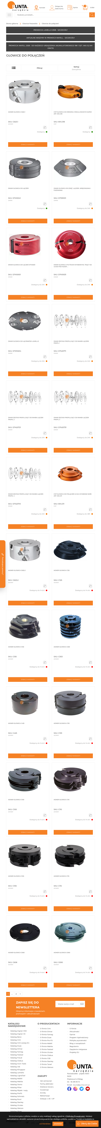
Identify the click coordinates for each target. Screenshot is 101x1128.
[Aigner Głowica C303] (73, 626)
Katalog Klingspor (17, 1070)
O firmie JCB (45, 1058)
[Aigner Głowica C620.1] (27, 92)
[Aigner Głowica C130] (27, 626)
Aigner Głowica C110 (61, 800)
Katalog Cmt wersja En (19, 1043)
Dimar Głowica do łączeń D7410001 (21, 265)
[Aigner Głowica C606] (27, 932)
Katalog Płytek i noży (19, 1090)
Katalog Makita (16, 1081)
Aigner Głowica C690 (62, 952)
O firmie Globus (46, 1055)
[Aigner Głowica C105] (27, 856)
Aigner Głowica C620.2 (16, 570)
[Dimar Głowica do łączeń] (27, 168)
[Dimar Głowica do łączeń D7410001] (27, 244)
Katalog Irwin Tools (18, 1064)
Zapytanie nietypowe (78, 1049)
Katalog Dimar (16, 1049)
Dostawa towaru (47, 1087)
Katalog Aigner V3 (17, 1034)
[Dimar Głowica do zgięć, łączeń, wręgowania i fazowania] (73, 168)
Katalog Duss (15, 1046)
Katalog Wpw (16, 1111)
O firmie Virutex (46, 1052)
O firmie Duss (45, 1037)
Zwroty (43, 1093)
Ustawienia (44, 1124)
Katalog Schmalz (17, 1096)
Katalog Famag (16, 1052)
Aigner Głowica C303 (62, 647)
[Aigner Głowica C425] (27, 703)
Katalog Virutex (16, 1105)
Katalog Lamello (17, 1073)
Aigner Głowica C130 (16, 647)
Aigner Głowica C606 (16, 952)
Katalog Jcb (15, 1067)
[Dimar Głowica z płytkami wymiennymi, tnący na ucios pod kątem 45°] (73, 244)
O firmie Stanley (46, 1061)
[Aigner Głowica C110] (73, 779)
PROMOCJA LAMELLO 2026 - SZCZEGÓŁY (50, 30)
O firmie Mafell (46, 1043)
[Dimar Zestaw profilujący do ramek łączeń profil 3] (73, 397)
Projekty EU (74, 1052)
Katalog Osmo (16, 1084)
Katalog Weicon (16, 1108)
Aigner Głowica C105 (16, 876)
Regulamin (74, 1046)
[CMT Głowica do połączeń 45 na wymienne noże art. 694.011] (73, 474)
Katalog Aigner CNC (18, 1031)
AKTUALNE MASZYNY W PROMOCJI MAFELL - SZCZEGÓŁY (50, 38)
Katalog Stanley (16, 1102)
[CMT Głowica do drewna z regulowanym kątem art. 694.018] (73, 92)
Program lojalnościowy (79, 1037)
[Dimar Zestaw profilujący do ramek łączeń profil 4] (27, 474)
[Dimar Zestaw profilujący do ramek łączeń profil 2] (27, 397)
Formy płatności (46, 1084)
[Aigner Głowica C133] (73, 703)
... (12, 994)
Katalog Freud (16, 1058)
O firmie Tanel (46, 1064)
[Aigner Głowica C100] (27, 779)
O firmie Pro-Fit (46, 1040)
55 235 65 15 (75, 1082)
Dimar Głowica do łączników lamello (23, 341)
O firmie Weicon (46, 1067)
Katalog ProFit (16, 1093)
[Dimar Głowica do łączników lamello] (27, 321)
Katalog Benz (15, 1037)
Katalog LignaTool (17, 1076)
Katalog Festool (16, 1055)
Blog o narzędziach (77, 1043)
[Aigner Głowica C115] (73, 856)
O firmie (73, 1029)
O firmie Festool (46, 1049)
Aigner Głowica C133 (61, 723)
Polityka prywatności (78, 1040)
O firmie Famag (46, 1034)
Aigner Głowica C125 (61, 570)
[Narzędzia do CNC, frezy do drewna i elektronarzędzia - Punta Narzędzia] (17, 6)
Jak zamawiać (46, 1081)
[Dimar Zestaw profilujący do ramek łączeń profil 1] (73, 321)
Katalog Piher (16, 1087)
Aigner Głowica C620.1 (16, 112)
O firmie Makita (46, 1046)
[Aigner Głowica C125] (73, 550)
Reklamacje (45, 1096)
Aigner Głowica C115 (61, 876)
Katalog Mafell (16, 1078)
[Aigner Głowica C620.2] (27, 550)
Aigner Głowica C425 (16, 723)
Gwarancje (44, 1090)
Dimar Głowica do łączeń (18, 188)
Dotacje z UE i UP (47, 1099)
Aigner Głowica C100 (16, 800)
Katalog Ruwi (15, 1099)
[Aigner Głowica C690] (73, 932)
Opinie (72, 1034)
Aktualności (74, 1031)
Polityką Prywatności (75, 1116)
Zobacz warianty (28, 144)
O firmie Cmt (45, 1029)
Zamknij (58, 1124)
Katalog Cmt (15, 1040)
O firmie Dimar (46, 1031)
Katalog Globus (16, 1061)
